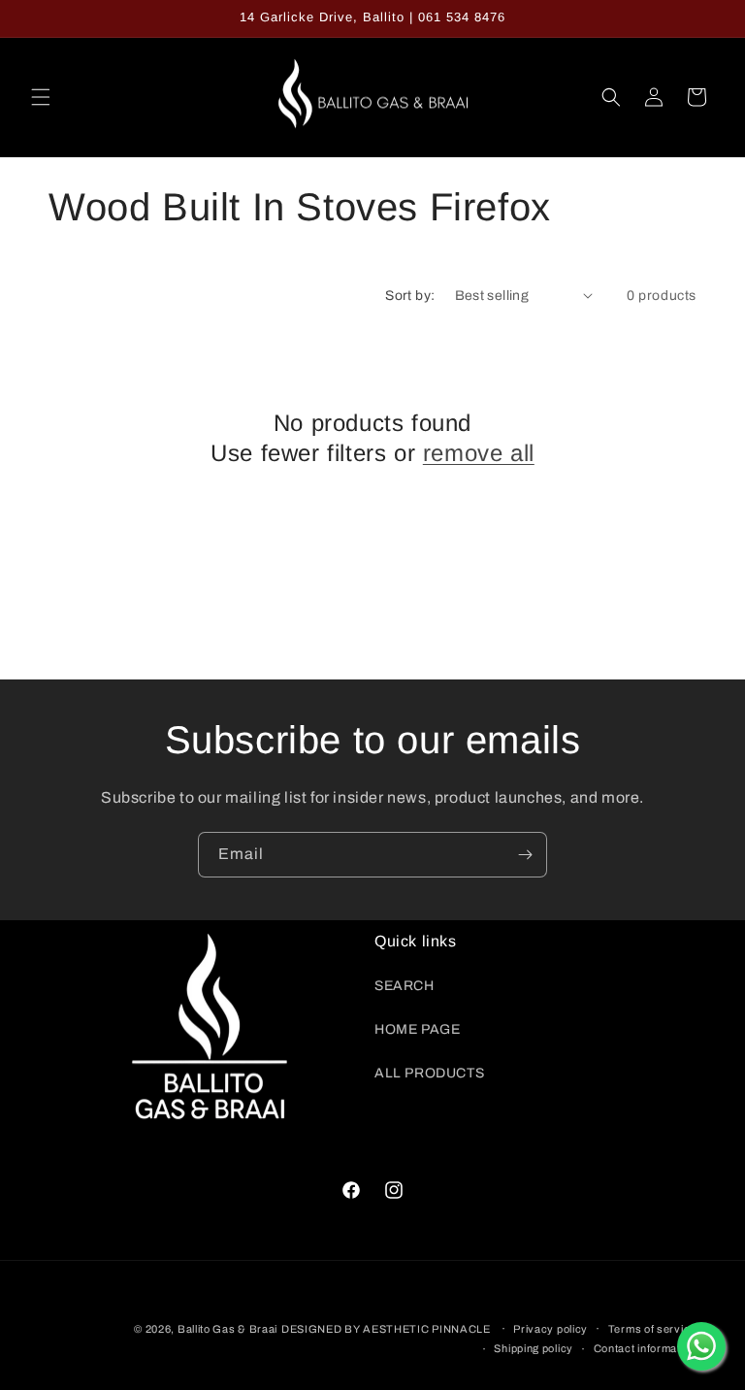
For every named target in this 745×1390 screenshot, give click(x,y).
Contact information (645, 1348)
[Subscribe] (524, 854)
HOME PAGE (417, 1029)
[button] (40, 97)
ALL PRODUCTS (429, 1073)
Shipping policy (533, 1348)
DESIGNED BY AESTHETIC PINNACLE (386, 1329)
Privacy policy (550, 1329)
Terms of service (652, 1329)
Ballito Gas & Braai (227, 1329)
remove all (478, 453)
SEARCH (404, 985)
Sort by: (410, 295)
